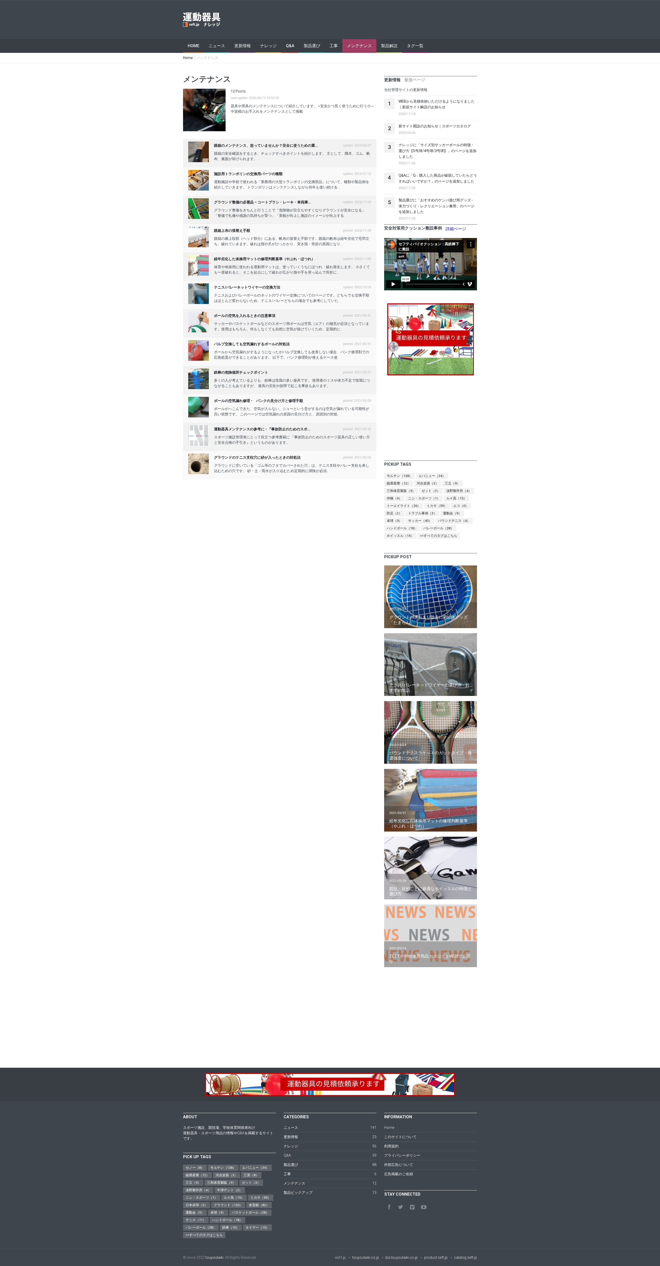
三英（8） (251, 1175)
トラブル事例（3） (422, 513)
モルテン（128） (399, 476)
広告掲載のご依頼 (398, 1174)
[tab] (392, 80)
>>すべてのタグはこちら (438, 536)
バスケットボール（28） (250, 1212)
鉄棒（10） (230, 1227)
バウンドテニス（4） (454, 521)
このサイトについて (400, 1137)
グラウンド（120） (228, 1205)
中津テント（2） (229, 1190)
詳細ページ (456, 228)
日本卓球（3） (197, 1205)
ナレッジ (268, 45)
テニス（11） (196, 1220)
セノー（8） (195, 1168)
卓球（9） (394, 521)
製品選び (312, 45)
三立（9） (452, 483)
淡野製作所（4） (459, 491)
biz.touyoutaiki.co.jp (401, 1257)
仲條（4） (394, 498)
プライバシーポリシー (402, 1155)
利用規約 (391, 1146)
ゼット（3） (431, 491)
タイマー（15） (257, 1227)
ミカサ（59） (437, 506)
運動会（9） (452, 513)
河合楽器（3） (428, 483)
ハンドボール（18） (402, 528)
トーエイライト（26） (403, 506)
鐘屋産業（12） (398, 483)
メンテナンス (359, 45)
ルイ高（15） (456, 498)
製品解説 (389, 45)
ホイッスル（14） (400, 536)
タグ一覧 (415, 45)
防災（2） (394, 513)
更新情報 (242, 45)
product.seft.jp (436, 1257)
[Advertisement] (383, 19)
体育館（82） (259, 1205)
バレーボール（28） (438, 528)
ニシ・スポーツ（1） (424, 498)
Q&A (290, 45)
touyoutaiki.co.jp (365, 1257)
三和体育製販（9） (401, 491)
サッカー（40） (420, 521)
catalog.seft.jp (465, 1257)
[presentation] (392, 80)
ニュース (217, 45)
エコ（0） (460, 506)
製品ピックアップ (298, 1192)
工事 (333, 45)
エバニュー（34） (432, 476)
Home (193, 45)
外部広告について (398, 1165)
